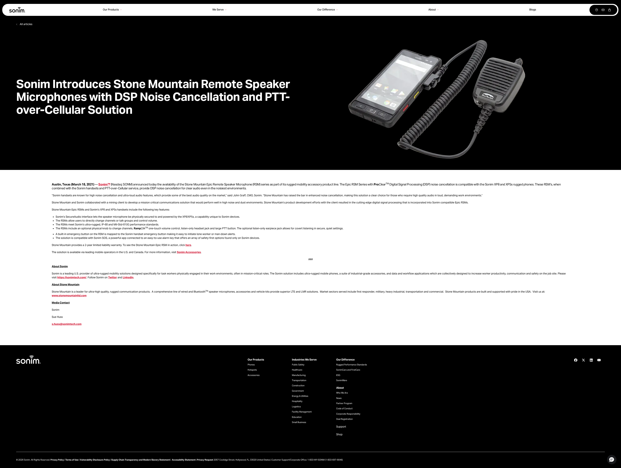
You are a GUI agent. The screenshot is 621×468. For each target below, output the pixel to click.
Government (298, 391)
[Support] (596, 9)
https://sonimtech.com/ (71, 277)
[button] (611, 459)
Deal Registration (344, 419)
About (340, 388)
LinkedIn (128, 277)
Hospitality (297, 401)
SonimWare (341, 380)
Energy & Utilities (300, 396)
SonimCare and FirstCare (348, 369)
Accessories (254, 375)
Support (341, 426)
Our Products (256, 359)
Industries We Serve (304, 359)
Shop (339, 434)
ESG (338, 375)
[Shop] (609, 9)
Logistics (296, 406)
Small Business (299, 422)
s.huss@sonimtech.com (67, 324)
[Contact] (603, 9)
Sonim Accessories (189, 252)
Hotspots (252, 369)
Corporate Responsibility (348, 413)
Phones (251, 364)
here (188, 245)
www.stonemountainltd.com (69, 295)
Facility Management (302, 411)
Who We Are (342, 392)
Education (297, 417)
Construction (298, 385)
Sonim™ (104, 184)
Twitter (112, 277)
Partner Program (344, 403)
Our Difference (345, 359)
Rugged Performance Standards (351, 364)
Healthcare (297, 369)
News (339, 398)
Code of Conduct (344, 408)
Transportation (299, 380)
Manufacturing (299, 375)
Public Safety (298, 364)
